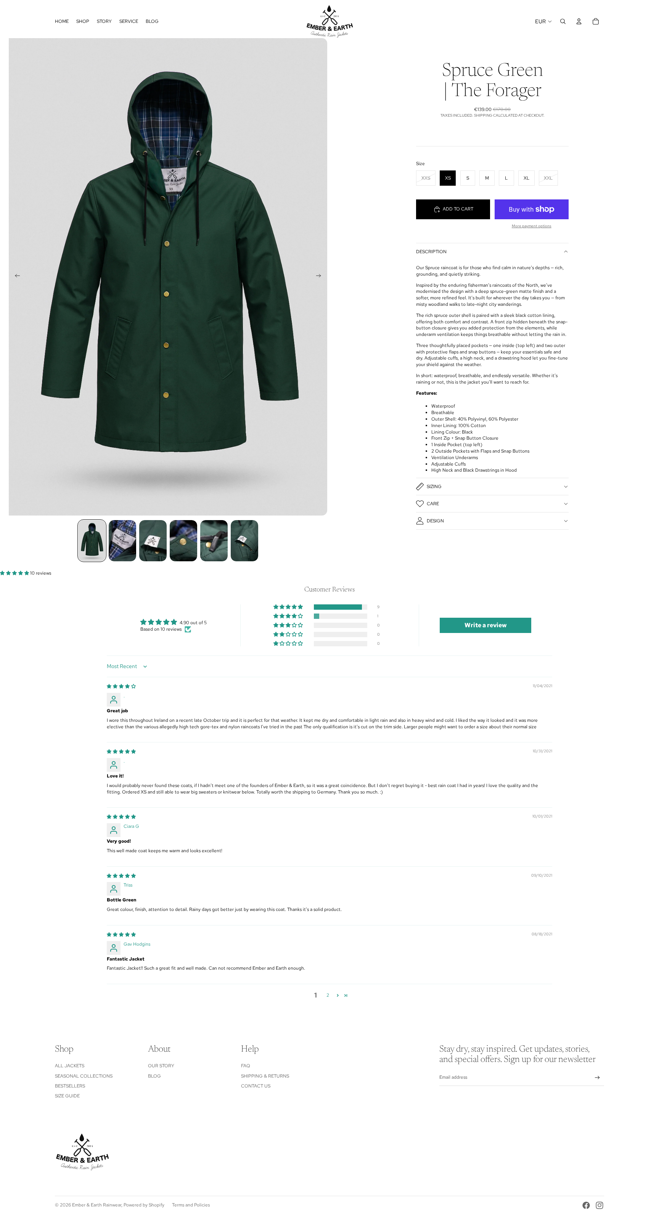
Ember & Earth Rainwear (96, 1205)
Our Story (161, 1066)
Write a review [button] (486, 625)
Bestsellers (70, 1086)
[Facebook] (586, 1205)
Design (435, 521)
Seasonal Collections (84, 1076)
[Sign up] (597, 1077)
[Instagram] (599, 1205)
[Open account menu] (579, 21)
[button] (15, 573)
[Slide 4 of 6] (183, 540)
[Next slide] (321, 276)
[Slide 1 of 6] (92, 540)
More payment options (531, 225)
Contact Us (255, 1086)
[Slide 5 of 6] (214, 540)
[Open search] (563, 21)
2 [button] (327, 995)
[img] (121, 686)
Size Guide (67, 1096)
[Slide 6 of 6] (244, 540)
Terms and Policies (191, 1205)
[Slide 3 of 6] (153, 540)
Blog (154, 1076)
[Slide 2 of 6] (122, 540)
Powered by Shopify (144, 1205)
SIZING (434, 487)
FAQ (245, 1066)
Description (431, 252)
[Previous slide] (15, 276)
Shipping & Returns (265, 1076)
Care (433, 504)
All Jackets (69, 1066)
